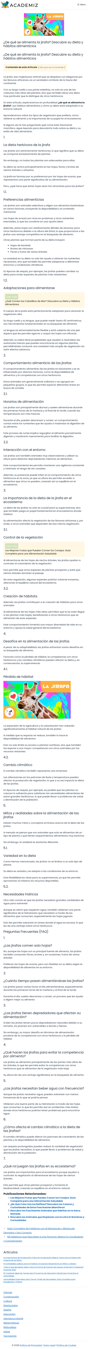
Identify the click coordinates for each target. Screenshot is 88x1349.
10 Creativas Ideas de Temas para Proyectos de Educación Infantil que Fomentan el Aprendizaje (40, 1274)
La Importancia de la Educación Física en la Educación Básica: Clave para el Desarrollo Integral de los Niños (42, 1259)
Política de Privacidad (31, 1345)
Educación (9, 1314)
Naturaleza (9, 1327)
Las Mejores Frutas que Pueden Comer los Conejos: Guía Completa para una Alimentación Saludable (43, 1199)
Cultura (7, 1301)
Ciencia (7, 1292)
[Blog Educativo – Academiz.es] (19, 4)
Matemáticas (11, 1322)
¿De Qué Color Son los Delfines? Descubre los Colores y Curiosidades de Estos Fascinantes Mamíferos (42, 1206)
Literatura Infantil (13, 1318)
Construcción (11, 1296)
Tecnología (9, 1336)
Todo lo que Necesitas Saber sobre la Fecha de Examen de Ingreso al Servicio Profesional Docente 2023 (43, 1268)
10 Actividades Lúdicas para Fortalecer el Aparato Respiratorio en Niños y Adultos (39, 1263)
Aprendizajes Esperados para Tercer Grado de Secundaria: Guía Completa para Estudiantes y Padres (39, 1280)
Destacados (10, 1305)
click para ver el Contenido (51, 67)
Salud (6, 1331)
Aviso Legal (49, 1345)
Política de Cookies (66, 1345)
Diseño (7, 1309)
